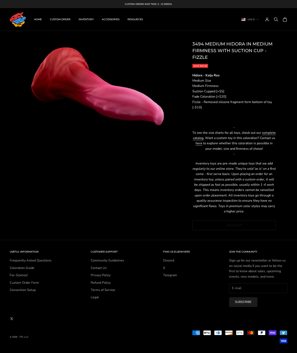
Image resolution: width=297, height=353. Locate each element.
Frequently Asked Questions (31, 260)
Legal (95, 297)
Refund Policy (101, 282)
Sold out (234, 225)
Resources (135, 19)
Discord (168, 260)
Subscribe (243, 302)
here (199, 143)
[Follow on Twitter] (12, 319)
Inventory (86, 19)
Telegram (170, 275)
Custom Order (60, 19)
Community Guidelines (107, 260)
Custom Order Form (24, 282)
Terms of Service (103, 290)
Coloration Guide (22, 268)
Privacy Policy (101, 275)
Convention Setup (23, 290)
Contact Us (99, 268)
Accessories (110, 19)
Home (38, 19)
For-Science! (19, 275)
